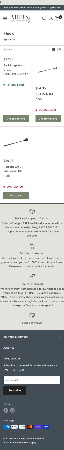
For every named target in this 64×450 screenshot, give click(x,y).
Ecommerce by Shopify (24, 442)
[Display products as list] (59, 49)
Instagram (46, 305)
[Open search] (44, 18)
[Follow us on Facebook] (5, 410)
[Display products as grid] (53, 49)
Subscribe (15, 390)
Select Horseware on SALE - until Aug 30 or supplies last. (32, 7)
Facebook (31, 305)
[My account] (51, 18)
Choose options (16, 118)
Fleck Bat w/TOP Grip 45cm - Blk (13, 168)
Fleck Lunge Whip (13, 65)
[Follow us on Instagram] (12, 410)
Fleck (38, 99)
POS (5, 442)
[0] (58, 18)
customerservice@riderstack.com (29, 301)
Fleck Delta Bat (44, 94)
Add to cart (16, 195)
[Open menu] (5, 18)
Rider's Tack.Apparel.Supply (15, 72)
